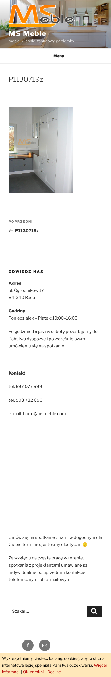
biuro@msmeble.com (44, 413)
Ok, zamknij (33, 671)
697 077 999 (29, 386)
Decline (54, 671)
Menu (58, 55)
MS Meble (27, 33)
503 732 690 (29, 400)
